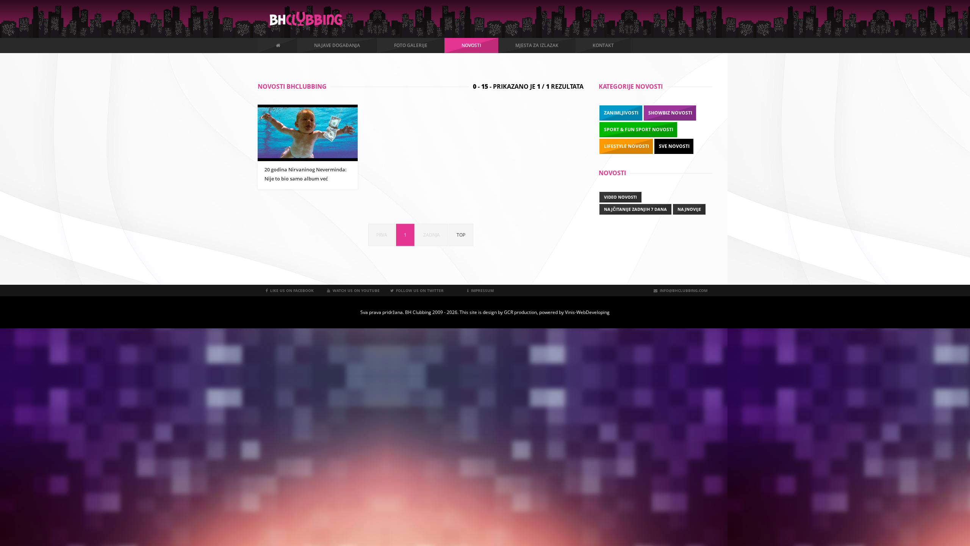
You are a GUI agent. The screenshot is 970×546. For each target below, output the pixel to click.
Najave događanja (337, 45)
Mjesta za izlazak (537, 45)
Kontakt (603, 45)
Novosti (471, 45)
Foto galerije (410, 45)
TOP (461, 235)
